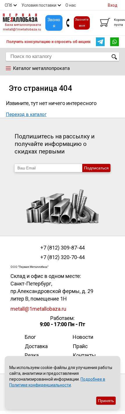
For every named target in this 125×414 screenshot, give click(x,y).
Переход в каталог (26, 114)
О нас (70, 5)
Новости (83, 337)
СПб (8, 5)
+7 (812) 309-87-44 (62, 248)
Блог (30, 337)
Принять (106, 400)
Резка (32, 355)
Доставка (36, 346)
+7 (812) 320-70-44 (62, 257)
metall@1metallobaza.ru (22, 29)
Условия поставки (39, 5)
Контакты (84, 355)
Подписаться (96, 168)
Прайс (80, 346)
